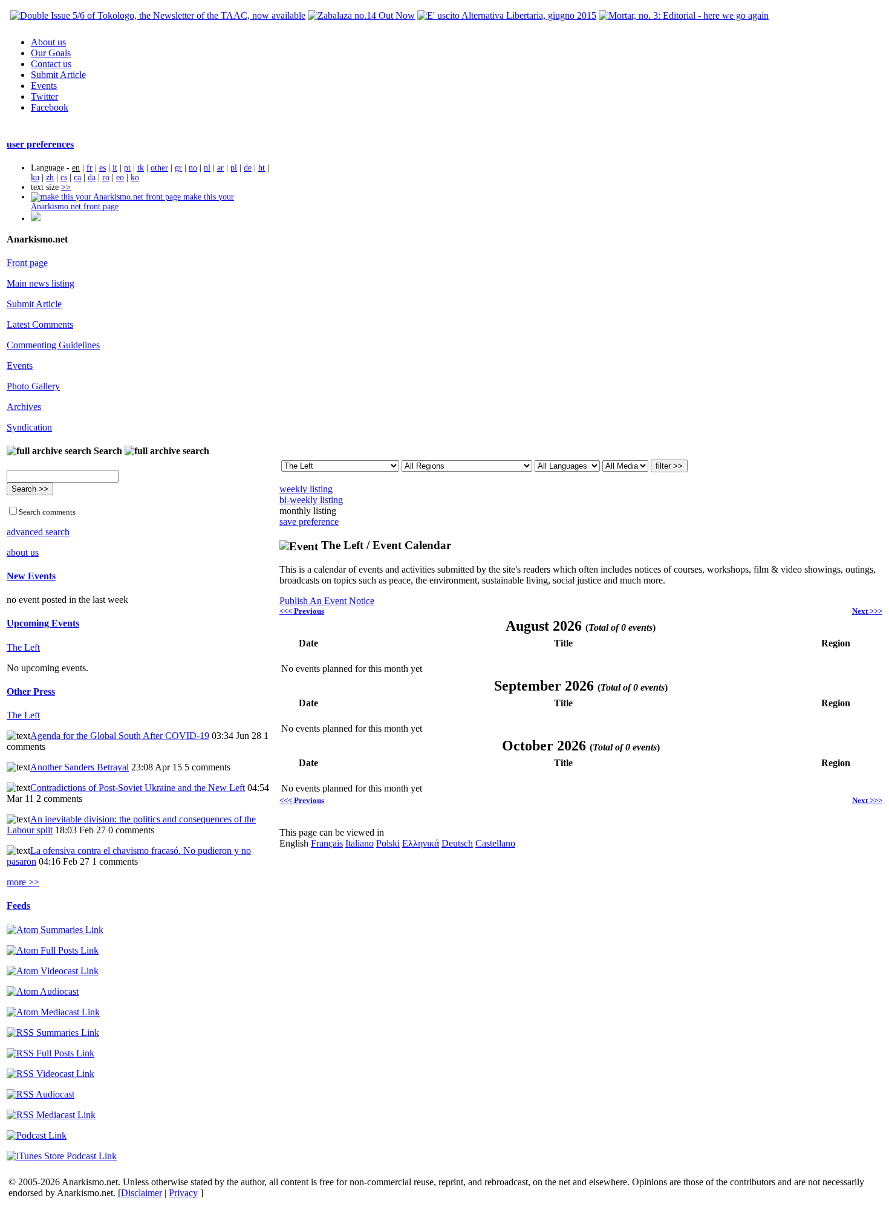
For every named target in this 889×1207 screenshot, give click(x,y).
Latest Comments (40, 324)
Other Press (31, 691)
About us (48, 42)
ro (105, 177)
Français (327, 843)
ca (77, 177)
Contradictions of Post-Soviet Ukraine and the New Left (137, 787)
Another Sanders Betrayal (79, 767)
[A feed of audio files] (43, 991)
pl (233, 167)
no (193, 167)
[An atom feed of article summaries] (55, 930)
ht (261, 167)
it (114, 167)
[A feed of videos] (53, 971)
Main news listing (40, 283)
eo (120, 177)
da (92, 177)
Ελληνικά (420, 843)
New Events (31, 576)
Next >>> (867, 611)
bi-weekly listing (311, 500)
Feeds (18, 905)
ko (135, 177)
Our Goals (51, 53)
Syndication (29, 427)
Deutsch (457, 843)
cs (63, 177)
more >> (23, 882)
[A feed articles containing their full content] (50, 1053)
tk (140, 167)
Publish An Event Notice (326, 601)
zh (50, 177)
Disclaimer (141, 1193)
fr (89, 167)
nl (207, 167)
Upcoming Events (43, 623)
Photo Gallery (33, 386)
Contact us (51, 64)
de (248, 167)
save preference (309, 521)
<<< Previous (301, 611)
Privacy (183, 1193)
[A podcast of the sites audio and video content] (37, 1135)
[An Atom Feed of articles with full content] (53, 950)
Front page (27, 263)
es (102, 167)
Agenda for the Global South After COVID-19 (119, 735)
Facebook (49, 107)
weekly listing (306, 489)
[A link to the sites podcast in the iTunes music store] (62, 1156)
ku (35, 177)
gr (178, 167)
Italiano (359, 843)
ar (220, 167)
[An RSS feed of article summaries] (53, 1032)
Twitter (44, 96)
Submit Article (58, 75)
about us (23, 552)
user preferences (40, 144)
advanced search (38, 532)
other (159, 167)
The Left (23, 647)
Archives (24, 407)
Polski (388, 843)
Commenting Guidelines (53, 345)
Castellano (495, 843)
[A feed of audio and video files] (53, 1012)
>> (66, 187)
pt (127, 167)
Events (44, 85)
